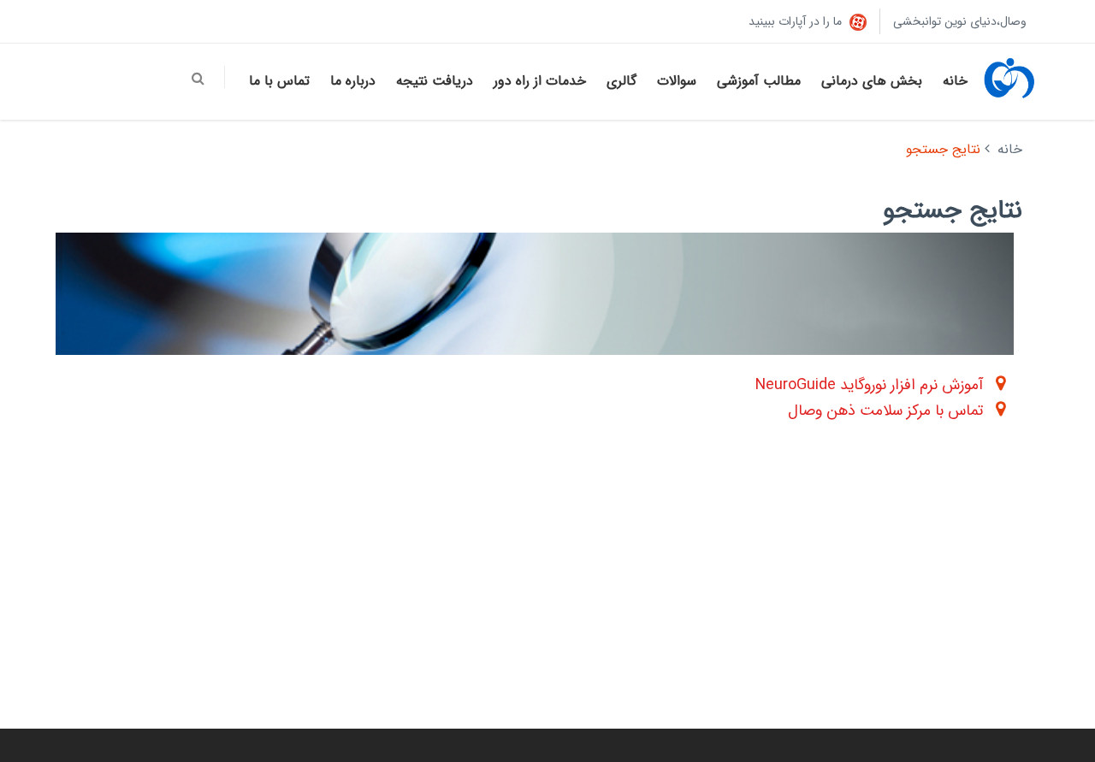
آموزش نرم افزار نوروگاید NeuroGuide (869, 385)
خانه (955, 81)
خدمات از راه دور (540, 81)
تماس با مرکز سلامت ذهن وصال (885, 410)
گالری (621, 81)
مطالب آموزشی (759, 81)
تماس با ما (279, 81)
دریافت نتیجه (434, 81)
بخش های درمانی (871, 81)
